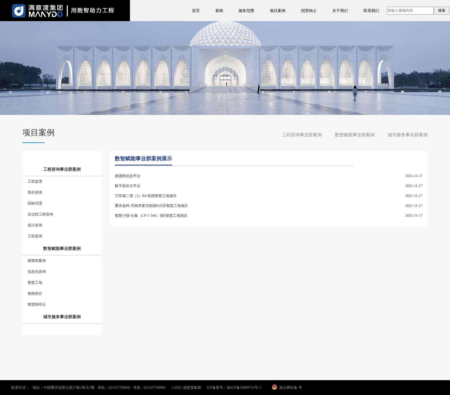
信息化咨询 (37, 272)
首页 (196, 10)
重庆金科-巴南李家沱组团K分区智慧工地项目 (151, 206)
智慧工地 (35, 283)
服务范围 (246, 10)
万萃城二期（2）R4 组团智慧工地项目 (146, 196)
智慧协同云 (37, 304)
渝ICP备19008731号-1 (244, 388)
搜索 (441, 11)
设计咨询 (35, 225)
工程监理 (35, 181)
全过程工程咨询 (40, 214)
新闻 (219, 10)
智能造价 (35, 293)
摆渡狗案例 (37, 261)
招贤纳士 (309, 10)
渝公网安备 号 (290, 388)
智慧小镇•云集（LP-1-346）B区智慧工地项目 (151, 216)
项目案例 (277, 10)
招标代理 (35, 203)
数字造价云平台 (127, 186)
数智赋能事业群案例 (355, 134)
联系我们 (371, 10)
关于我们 (340, 10)
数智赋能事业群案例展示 (143, 158)
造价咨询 (35, 192)
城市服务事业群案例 (408, 134)
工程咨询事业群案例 (302, 134)
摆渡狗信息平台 (127, 176)
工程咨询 (35, 236)
